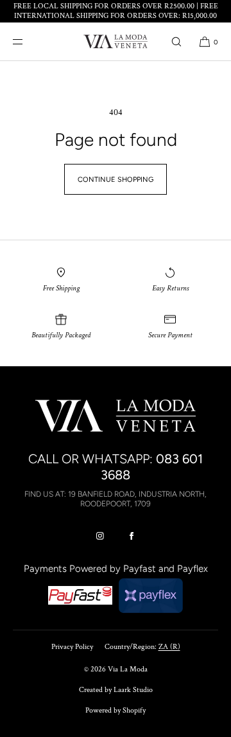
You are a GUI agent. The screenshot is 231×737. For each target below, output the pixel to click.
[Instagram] (100, 536)
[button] (176, 41)
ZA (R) (169, 647)
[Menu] (28, 41)
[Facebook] (131, 536)
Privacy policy (72, 647)
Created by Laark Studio (116, 690)
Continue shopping (115, 179)
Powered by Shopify (115, 710)
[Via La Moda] (115, 42)
